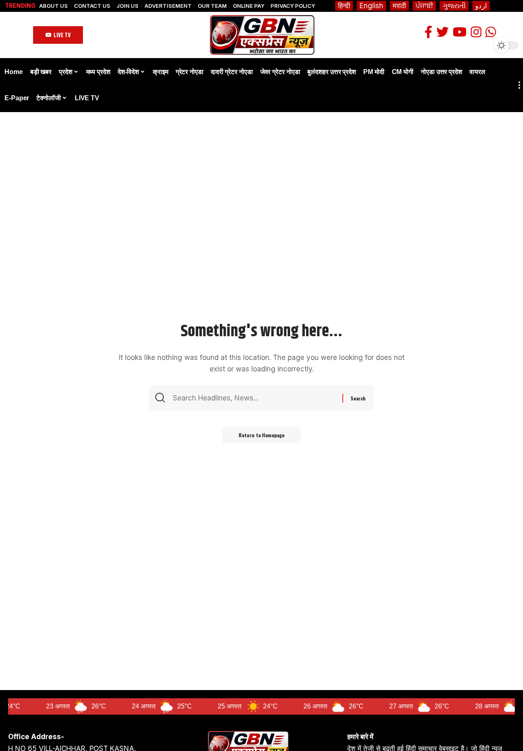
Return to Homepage (261, 435)
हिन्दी (344, 6)
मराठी (399, 6)
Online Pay (248, 6)
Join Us (127, 6)
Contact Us (92, 6)
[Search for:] (256, 398)
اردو (481, 6)
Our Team (212, 6)
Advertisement (168, 6)
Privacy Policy (292, 6)
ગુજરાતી (454, 6)
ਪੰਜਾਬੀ (424, 6)
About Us (53, 6)
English (371, 6)
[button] (58, 35)
